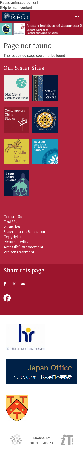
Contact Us (13, 216)
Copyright (12, 237)
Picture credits (16, 242)
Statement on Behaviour (25, 231)
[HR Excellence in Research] (25, 337)
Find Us (10, 222)
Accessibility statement (23, 247)
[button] (77, 16)
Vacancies (12, 227)
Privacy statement (19, 252)
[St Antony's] (17, 408)
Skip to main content (16, 7)
